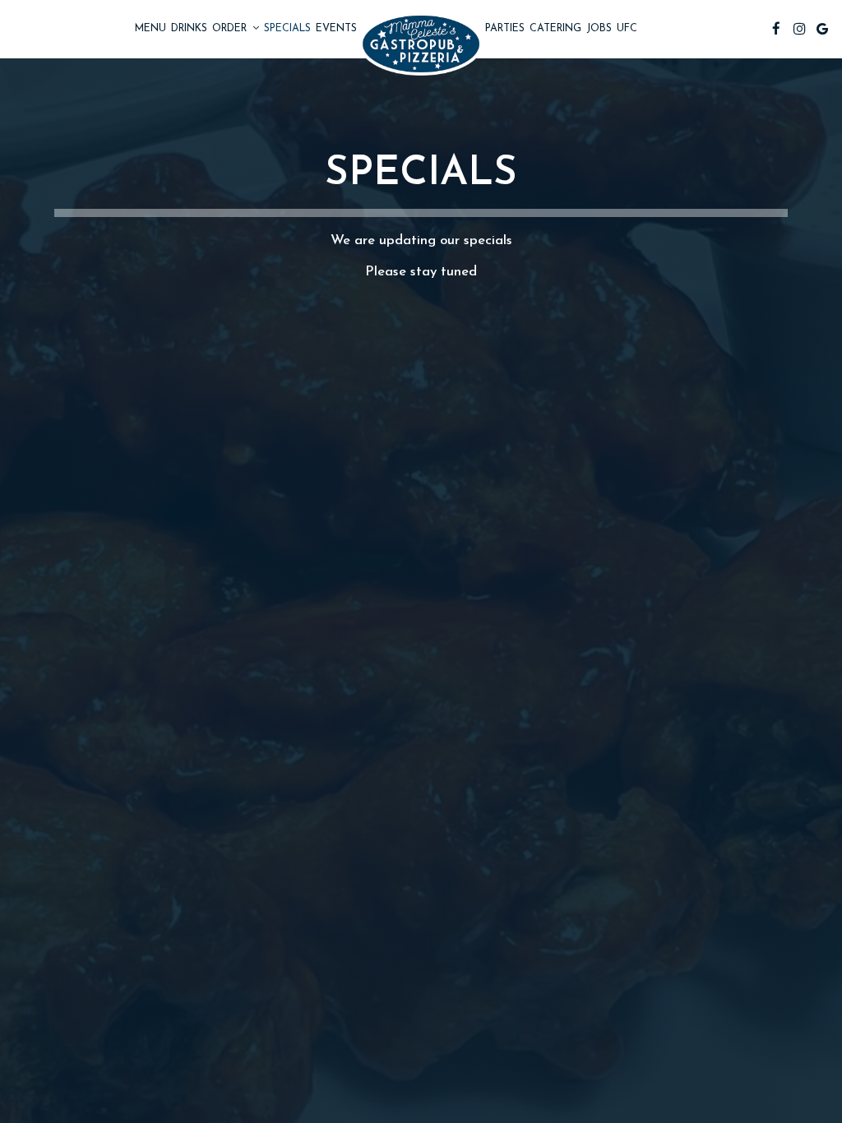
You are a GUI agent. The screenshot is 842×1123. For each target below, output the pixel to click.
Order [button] (231, 29)
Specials (287, 29)
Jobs (599, 29)
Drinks (189, 29)
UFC (627, 29)
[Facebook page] (776, 29)
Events (336, 29)
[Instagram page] (799, 29)
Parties (505, 29)
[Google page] (822, 29)
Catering (555, 29)
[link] (421, 44)
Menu (150, 29)
